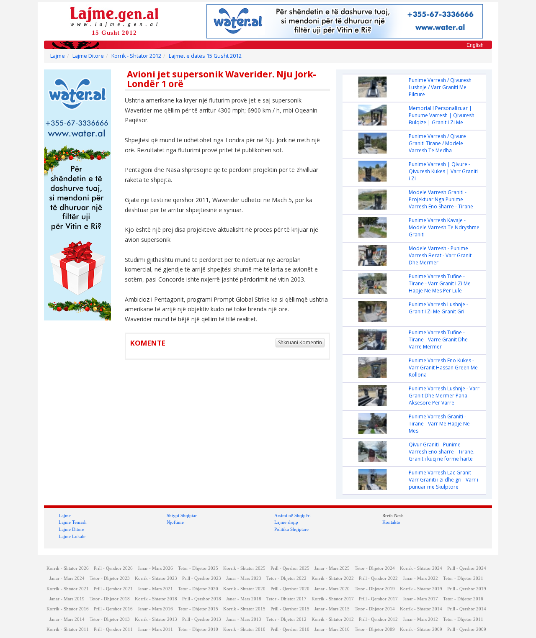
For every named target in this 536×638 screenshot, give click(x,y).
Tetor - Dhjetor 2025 (198, 568)
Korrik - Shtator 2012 (136, 55)
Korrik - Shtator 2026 (67, 568)
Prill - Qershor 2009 (466, 629)
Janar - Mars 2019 (67, 599)
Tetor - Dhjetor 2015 (198, 609)
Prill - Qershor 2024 (466, 568)
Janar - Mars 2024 (67, 578)
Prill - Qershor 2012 (378, 619)
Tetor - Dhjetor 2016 (463, 599)
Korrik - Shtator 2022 (333, 578)
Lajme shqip (286, 522)
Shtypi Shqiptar (182, 515)
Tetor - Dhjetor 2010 (198, 629)
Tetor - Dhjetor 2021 (463, 578)
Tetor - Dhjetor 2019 (375, 589)
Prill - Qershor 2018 (201, 599)
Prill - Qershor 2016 (113, 609)
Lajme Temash (73, 522)
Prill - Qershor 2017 (378, 599)
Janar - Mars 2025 (332, 568)
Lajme (57, 55)
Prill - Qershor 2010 (290, 629)
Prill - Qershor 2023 (201, 578)
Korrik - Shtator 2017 (333, 599)
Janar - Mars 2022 (420, 578)
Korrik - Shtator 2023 (156, 578)
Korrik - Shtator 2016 (67, 609)
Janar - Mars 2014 (67, 619)
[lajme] (114, 16)
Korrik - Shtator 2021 (67, 589)
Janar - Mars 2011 (155, 629)
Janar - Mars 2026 (155, 568)
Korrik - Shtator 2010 (244, 629)
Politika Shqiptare (291, 529)
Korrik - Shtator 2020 (244, 589)
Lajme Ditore (88, 55)
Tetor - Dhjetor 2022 (286, 578)
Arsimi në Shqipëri (292, 515)
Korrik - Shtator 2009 (421, 629)
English (475, 45)
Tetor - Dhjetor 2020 (198, 589)
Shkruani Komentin (300, 342)
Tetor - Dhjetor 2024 (375, 568)
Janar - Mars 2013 (243, 619)
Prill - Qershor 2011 (113, 629)
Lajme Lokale (72, 536)
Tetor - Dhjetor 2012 (286, 619)
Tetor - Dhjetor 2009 (375, 629)
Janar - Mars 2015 (332, 609)
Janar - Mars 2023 (243, 578)
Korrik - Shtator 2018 (156, 599)
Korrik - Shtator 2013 (156, 619)
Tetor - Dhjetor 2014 (375, 609)
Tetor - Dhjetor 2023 (110, 578)
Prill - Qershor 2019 (466, 589)
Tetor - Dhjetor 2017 (286, 599)
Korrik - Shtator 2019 (421, 589)
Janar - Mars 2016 (155, 609)
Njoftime (175, 522)
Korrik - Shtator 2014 (421, 609)
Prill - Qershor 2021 (113, 589)
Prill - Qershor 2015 (290, 609)
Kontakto (391, 522)
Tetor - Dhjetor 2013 (110, 619)
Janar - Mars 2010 (332, 629)
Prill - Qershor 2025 (290, 568)
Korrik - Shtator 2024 (421, 568)
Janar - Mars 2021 (155, 589)
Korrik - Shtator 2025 (244, 568)
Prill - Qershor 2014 (466, 609)
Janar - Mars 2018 (243, 599)
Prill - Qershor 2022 (378, 578)
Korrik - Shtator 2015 (244, 609)
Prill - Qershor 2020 (290, 589)
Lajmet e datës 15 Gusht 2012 (205, 55)
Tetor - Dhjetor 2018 (110, 599)
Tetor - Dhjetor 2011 (463, 619)
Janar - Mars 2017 (420, 599)
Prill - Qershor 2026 (113, 568)
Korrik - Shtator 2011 (67, 629)
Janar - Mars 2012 (420, 619)
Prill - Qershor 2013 (201, 619)
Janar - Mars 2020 (332, 589)
